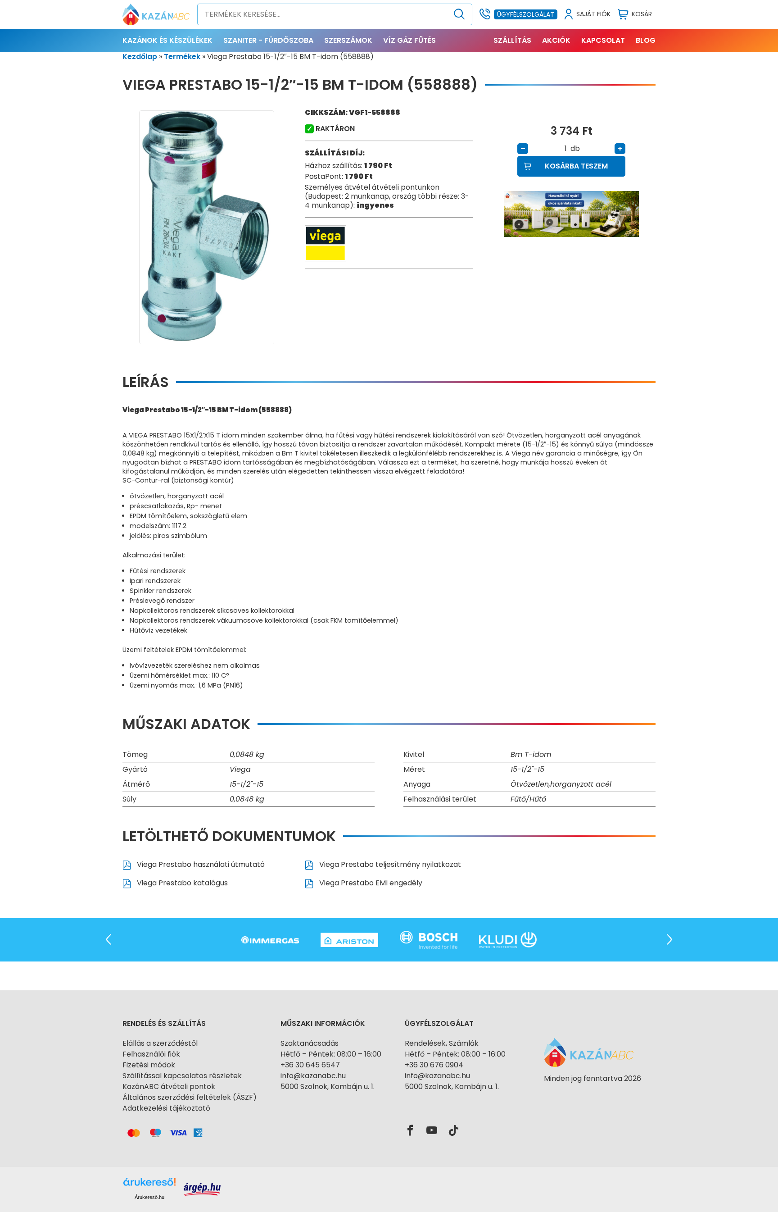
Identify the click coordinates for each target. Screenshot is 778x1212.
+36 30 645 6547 (310, 1065)
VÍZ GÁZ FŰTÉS (409, 40)
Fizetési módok (148, 1065)
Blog (646, 40)
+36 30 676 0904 (434, 1065)
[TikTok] (453, 1131)
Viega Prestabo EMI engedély (369, 883)
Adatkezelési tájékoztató (166, 1108)
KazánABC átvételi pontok (168, 1086)
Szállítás (512, 40)
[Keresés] (459, 14)
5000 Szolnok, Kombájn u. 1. (327, 1086)
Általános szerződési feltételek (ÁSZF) (189, 1097)
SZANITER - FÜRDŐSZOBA (268, 40)
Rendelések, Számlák (442, 1043)
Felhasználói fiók (151, 1054)
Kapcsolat (603, 40)
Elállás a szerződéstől (160, 1043)
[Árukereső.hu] (592, 1094)
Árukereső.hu (149, 1197)
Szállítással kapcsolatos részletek (182, 1076)
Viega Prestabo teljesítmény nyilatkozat (389, 864)
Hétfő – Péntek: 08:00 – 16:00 (330, 1054)
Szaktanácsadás (309, 1043)
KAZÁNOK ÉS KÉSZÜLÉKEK (167, 40)
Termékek (182, 56)
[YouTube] (431, 1131)
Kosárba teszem (576, 166)
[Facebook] (410, 1131)
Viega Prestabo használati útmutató (200, 864)
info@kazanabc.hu (313, 1076)
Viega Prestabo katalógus (181, 883)
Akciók (556, 40)
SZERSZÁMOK (348, 40)
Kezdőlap (139, 56)
